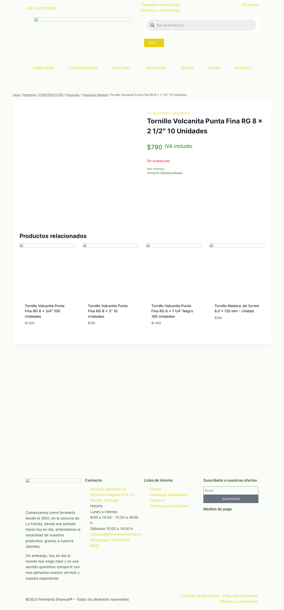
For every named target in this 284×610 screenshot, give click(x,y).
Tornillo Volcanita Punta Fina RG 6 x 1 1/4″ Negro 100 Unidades (172, 311)
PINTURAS (122, 68)
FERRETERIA (43, 68)
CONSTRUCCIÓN (83, 68)
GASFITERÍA (156, 68)
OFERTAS (243, 68)
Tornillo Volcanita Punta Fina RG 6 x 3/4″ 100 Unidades (44, 311)
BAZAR (187, 68)
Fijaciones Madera (168, 113)
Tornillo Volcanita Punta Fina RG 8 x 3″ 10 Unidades (108, 311)
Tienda (214, 68)
